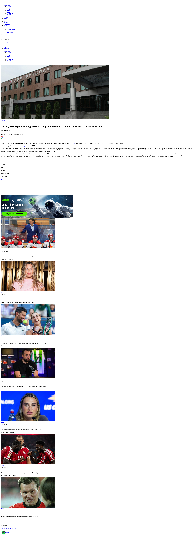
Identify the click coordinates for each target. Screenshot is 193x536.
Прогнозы (9, 28)
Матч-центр (10, 32)
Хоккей (5, 20)
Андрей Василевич (5, 161)
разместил (26, 146)
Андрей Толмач (4, 164)
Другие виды (7, 24)
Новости (9, 6)
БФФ (2, 167)
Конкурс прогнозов (12, 8)
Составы (9, 9)
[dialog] (3, 532)
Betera (8, 30)
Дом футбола (3, 170)
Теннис (5, 21)
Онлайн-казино (11, 29)
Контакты (6, 48)
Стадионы (9, 14)
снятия (73, 143)
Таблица (9, 12)
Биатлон (6, 22)
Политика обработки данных (8, 42)
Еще (5, 26)
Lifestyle (6, 25)
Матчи (8, 10)
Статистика (10, 13)
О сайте (6, 47)
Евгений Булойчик (5, 173)
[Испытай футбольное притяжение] (37, 217)
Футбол (6, 18)
